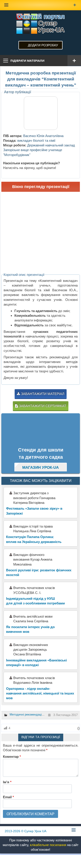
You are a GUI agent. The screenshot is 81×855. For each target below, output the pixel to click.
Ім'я (7, 782)
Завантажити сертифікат (42, 406)
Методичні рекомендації (26, 714)
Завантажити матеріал (42, 394)
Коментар (12, 756)
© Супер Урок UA (25, 831)
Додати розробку (43, 45)
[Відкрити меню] (74, 60)
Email (8, 797)
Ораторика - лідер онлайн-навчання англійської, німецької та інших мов (40, 693)
